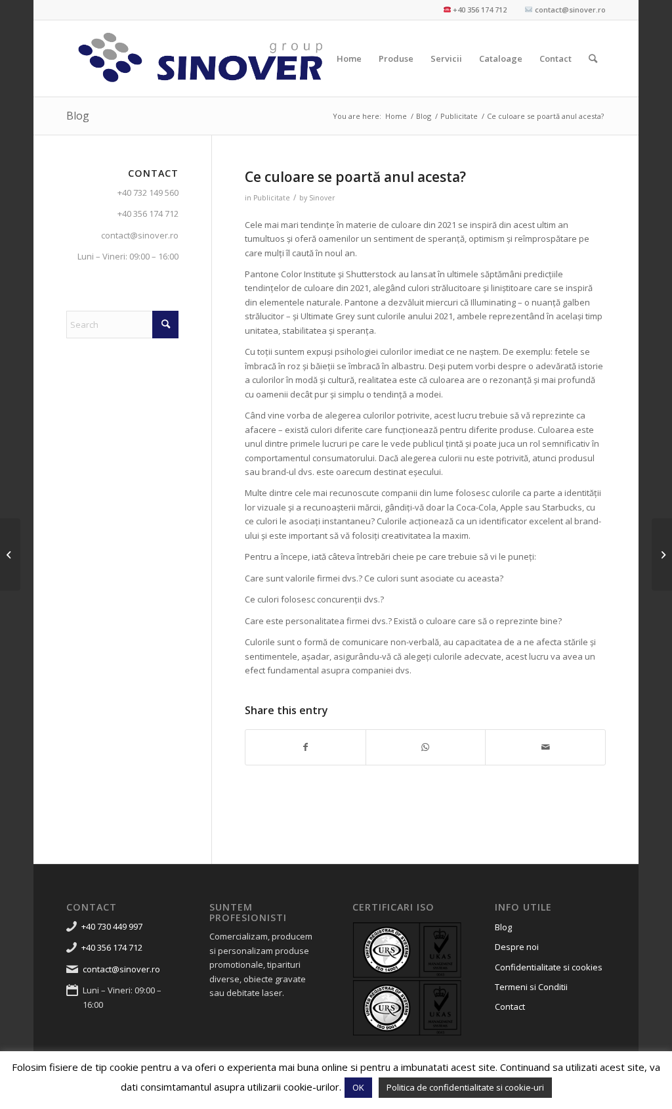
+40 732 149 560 (147, 192)
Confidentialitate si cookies (548, 967)
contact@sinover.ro (139, 235)
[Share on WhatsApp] (426, 747)
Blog (77, 115)
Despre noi (517, 947)
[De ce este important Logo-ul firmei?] (10, 554)
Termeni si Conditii (531, 987)
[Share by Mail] (545, 747)
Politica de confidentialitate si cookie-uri (465, 1087)
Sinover (322, 197)
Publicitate (271, 197)
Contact (510, 1006)
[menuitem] (349, 58)
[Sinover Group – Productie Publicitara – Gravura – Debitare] (200, 58)
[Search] (593, 58)
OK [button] (358, 1087)
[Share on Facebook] (305, 747)
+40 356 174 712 (147, 213)
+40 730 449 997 (111, 926)
